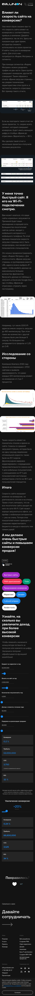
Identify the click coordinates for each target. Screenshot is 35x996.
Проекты (5, 944)
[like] (14, 884)
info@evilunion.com (8, 967)
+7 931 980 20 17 (7, 970)
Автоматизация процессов (24, 957)
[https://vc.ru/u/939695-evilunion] (21, 971)
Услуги (4, 941)
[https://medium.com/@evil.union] (29, 971)
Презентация (6, 975)
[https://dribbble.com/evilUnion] (25, 968)
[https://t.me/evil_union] (25, 971)
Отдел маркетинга (25, 944)
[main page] (12, 4)
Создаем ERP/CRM (26, 954)
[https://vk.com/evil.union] (29, 968)
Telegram (5, 973)
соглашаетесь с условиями (12, 985)
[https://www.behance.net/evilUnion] (21, 968)
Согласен (18, 992)
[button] (11, 575)
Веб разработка (25, 939)
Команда (5, 947)
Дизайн (22, 947)
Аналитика (23, 949)
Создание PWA (24, 941)
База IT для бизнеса (26, 952)
